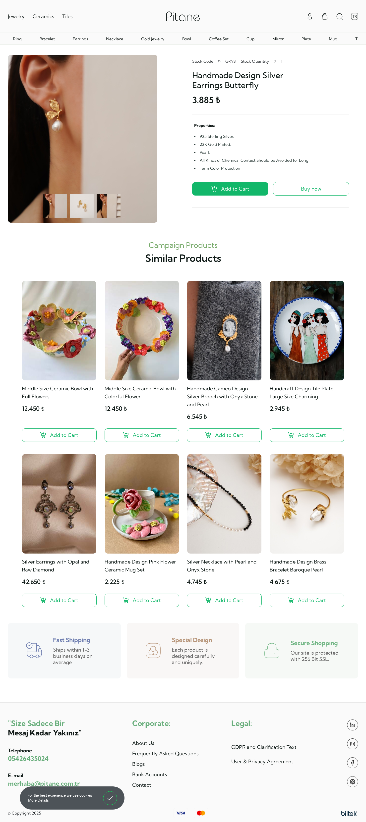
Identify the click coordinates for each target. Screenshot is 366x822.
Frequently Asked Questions (165, 753)
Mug (333, 38)
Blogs (138, 764)
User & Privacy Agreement (262, 761)
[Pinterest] (352, 781)
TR (355, 16)
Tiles (67, 16)
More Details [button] (38, 800)
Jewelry (16, 16)
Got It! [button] (110, 794)
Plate (306, 38)
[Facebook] (352, 762)
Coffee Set (219, 38)
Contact (141, 785)
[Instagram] (352, 743)
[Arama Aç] (339, 16)
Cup (250, 38)
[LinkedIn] (352, 724)
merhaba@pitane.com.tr (44, 783)
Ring (17, 38)
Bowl (186, 38)
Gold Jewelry (152, 38)
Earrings (80, 38)
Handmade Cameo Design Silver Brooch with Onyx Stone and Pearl (222, 396)
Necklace (114, 38)
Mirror (278, 38)
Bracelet (47, 38)
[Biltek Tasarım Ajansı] (349, 813)
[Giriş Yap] (309, 15)
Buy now (311, 189)
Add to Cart (235, 189)
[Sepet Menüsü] (324, 16)
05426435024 (28, 758)
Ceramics (43, 16)
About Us (143, 743)
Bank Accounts (149, 774)
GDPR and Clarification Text (264, 747)
